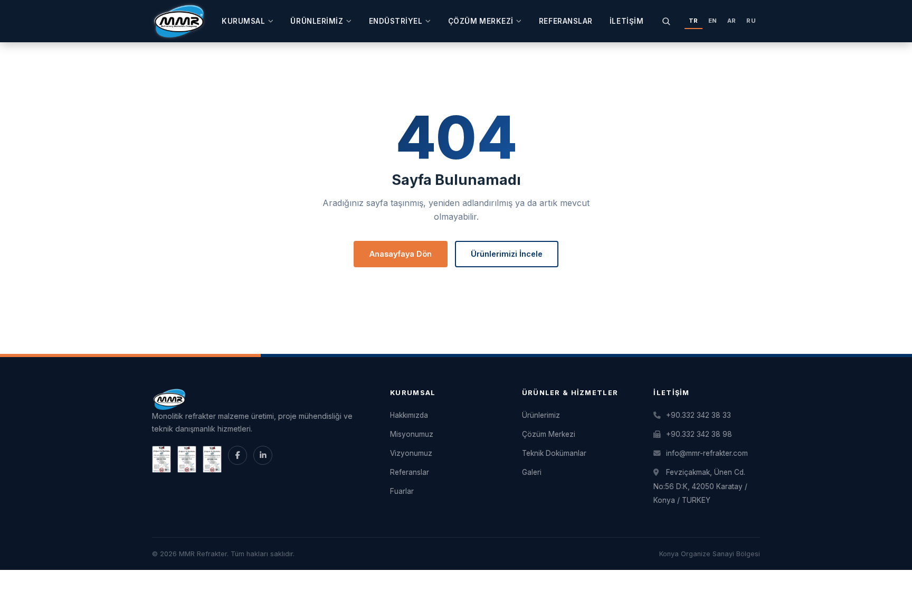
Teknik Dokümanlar (554, 453)
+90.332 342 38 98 (698, 434)
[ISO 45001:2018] (212, 459)
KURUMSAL (243, 21)
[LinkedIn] (262, 455)
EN (712, 20)
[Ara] (666, 21)
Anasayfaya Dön (400, 253)
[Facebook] (237, 455)
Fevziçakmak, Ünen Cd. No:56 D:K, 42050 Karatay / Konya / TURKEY (700, 486)
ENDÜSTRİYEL (396, 21)
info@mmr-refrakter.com (706, 453)
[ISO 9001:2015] (161, 459)
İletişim (626, 21)
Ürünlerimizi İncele (507, 253)
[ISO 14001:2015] (186, 459)
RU (751, 20)
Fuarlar (402, 491)
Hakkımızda (409, 415)
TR (693, 20)
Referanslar (566, 21)
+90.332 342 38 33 (697, 415)
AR (731, 20)
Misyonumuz (411, 434)
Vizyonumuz (411, 453)
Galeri (532, 472)
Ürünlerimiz (316, 21)
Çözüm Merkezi (481, 21)
